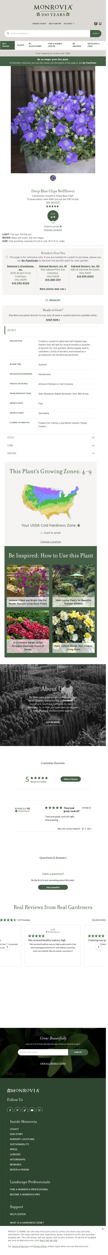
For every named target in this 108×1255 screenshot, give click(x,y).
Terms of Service (20, 1246)
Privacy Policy (40, 1246)
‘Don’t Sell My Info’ (48, 1240)
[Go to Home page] (53, 10)
